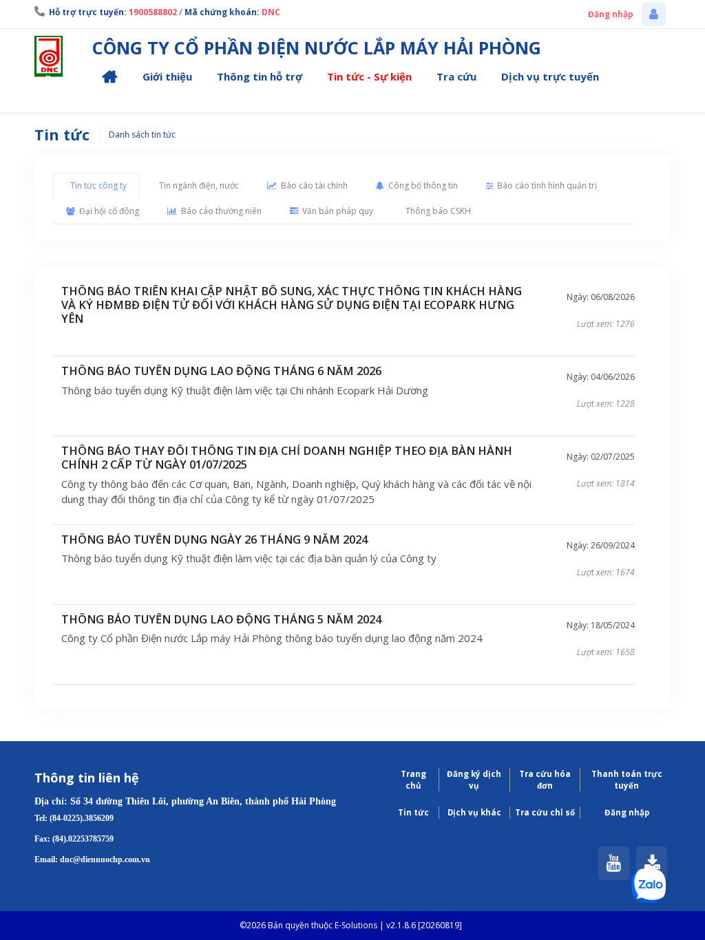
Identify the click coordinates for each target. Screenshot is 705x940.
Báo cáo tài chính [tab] (314, 185)
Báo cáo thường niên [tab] (221, 211)
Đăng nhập (610, 14)
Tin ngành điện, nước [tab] (199, 185)
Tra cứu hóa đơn (545, 780)
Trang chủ (413, 780)
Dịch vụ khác (474, 812)
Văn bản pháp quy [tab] (337, 211)
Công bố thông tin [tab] (423, 185)
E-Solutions (356, 925)
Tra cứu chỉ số (545, 812)
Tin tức (413, 812)
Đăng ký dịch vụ (474, 780)
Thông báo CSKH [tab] (438, 211)
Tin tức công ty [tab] (98, 185)
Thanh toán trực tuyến (626, 780)
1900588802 (153, 12)
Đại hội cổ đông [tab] (109, 211)
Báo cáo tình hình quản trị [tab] (547, 185)
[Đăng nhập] (653, 14)
